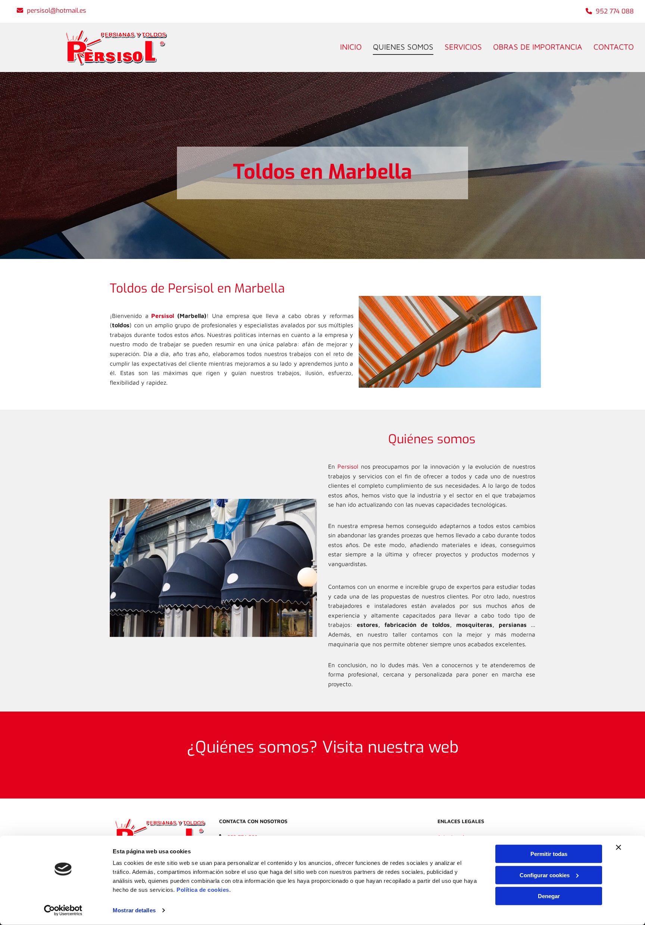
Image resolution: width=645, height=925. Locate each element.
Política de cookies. (204, 890)
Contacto (613, 46)
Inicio (351, 46)
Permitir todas (548, 854)
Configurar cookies (545, 875)
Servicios (463, 46)
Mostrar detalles (134, 910)
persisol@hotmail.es (56, 10)
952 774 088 (615, 11)
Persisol (162, 315)
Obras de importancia (537, 46)
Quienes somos (403, 46)
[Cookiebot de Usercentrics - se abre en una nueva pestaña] (63, 910)
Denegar (549, 896)
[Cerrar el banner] (618, 847)
